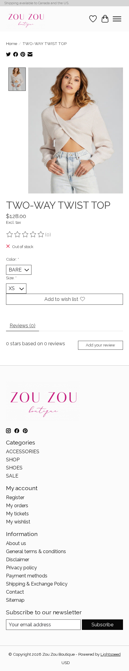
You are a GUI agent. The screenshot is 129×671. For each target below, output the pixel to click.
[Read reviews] (25, 234)
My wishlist (18, 522)
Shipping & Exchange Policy (37, 584)
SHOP (13, 460)
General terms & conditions (36, 551)
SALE (12, 476)
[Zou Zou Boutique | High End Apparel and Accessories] (25, 18)
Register (15, 497)
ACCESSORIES (22, 451)
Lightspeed (110, 654)
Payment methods (26, 576)
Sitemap (15, 600)
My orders (17, 505)
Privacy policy (21, 568)
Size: (11, 277)
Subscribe (102, 625)
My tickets (17, 514)
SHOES (14, 468)
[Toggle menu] (117, 19)
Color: (12, 259)
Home (11, 43)
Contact (15, 592)
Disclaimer (17, 559)
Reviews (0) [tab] (22, 325)
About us (16, 543)
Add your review (100, 345)
